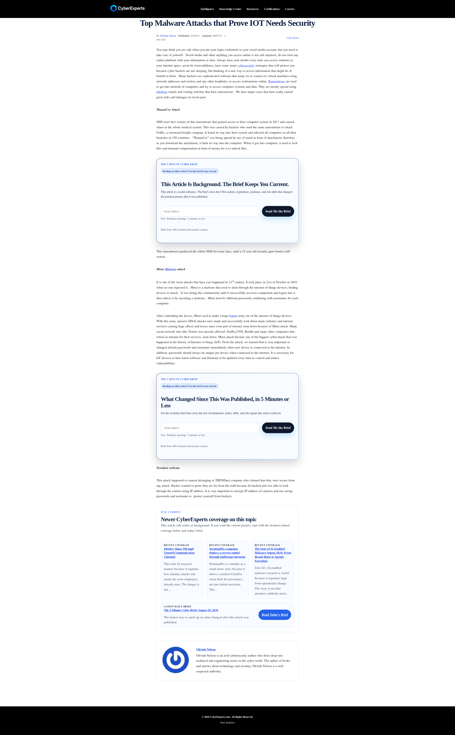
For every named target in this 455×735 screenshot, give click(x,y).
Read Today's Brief (275, 614)
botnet (233, 315)
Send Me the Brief (278, 211)
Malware (170, 269)
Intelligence (207, 8)
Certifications (272, 8)
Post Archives (227, 722)
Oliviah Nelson (168, 36)
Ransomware (276, 81)
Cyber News (292, 37)
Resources (253, 8)
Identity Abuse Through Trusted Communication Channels (179, 553)
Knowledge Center (230, 8)
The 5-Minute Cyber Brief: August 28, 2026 (191, 610)
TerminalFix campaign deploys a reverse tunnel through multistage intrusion (227, 553)
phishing (161, 91)
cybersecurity (246, 65)
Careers (289, 8)
